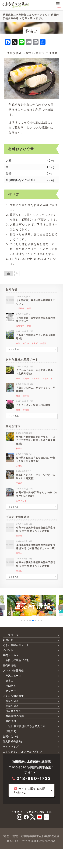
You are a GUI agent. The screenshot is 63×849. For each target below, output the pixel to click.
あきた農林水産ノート (16, 645)
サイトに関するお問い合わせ (29, 790)
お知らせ (8, 639)
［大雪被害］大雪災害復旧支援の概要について (35, 319)
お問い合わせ (11, 736)
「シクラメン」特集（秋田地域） (34, 405)
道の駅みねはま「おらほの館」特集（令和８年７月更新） (35, 459)
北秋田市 (35, 378)
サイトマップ (11, 746)
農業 (29, 308)
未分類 (43, 343)
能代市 (26, 343)
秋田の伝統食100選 (17, 660)
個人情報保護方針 (13, 741)
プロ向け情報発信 (13, 670)
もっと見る (13, 349)
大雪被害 (20, 308)
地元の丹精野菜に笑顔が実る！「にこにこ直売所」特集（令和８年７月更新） (35, 440)
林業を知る (12, 705)
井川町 (26, 410)
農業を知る (12, 700)
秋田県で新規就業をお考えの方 (26, 726)
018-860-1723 (33, 778)
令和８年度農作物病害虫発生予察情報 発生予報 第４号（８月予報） (35, 564)
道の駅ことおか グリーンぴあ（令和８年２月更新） (35, 477)
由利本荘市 (21, 501)
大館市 (26, 378)
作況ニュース (13, 675)
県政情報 (11, 721)
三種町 (19, 483)
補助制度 (11, 685)
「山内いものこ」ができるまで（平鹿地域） (35, 389)
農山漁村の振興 (15, 716)
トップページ (11, 634)
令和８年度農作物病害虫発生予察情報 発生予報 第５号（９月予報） (35, 529)
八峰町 (19, 466)
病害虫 (19, 536)
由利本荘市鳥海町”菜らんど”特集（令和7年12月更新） (36, 494)
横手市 (26, 396)
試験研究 (11, 731)
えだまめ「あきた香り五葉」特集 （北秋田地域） (35, 372)
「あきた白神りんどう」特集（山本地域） (35, 337)
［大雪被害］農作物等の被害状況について (35, 302)
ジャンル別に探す (13, 695)
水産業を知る (13, 710)
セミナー (11, 690)
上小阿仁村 (47, 378)
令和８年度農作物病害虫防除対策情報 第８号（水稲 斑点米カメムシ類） (36, 547)
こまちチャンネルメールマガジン (22, 751)
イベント (8, 650)
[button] (2, 607)
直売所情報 (9, 665)
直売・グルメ (11, 655)
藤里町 (34, 343)
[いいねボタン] (8, 273)
